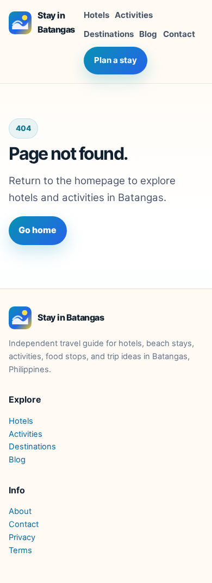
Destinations (109, 34)
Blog (148, 34)
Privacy (22, 537)
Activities (134, 15)
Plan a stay (115, 60)
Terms (20, 550)
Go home (37, 229)
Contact (179, 34)
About (20, 511)
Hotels (96, 15)
